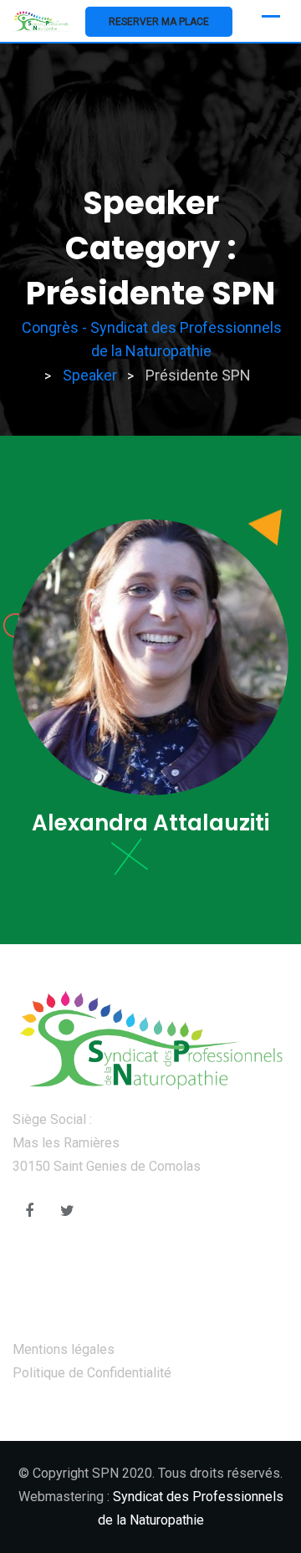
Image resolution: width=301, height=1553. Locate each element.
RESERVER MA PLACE (159, 22)
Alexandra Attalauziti (150, 823)
